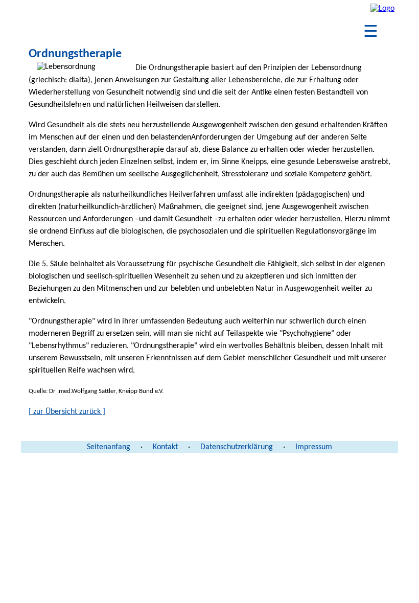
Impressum (313, 447)
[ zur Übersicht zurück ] (67, 412)
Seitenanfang (108, 447)
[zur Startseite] (382, 9)
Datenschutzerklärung (236, 447)
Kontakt (165, 447)
